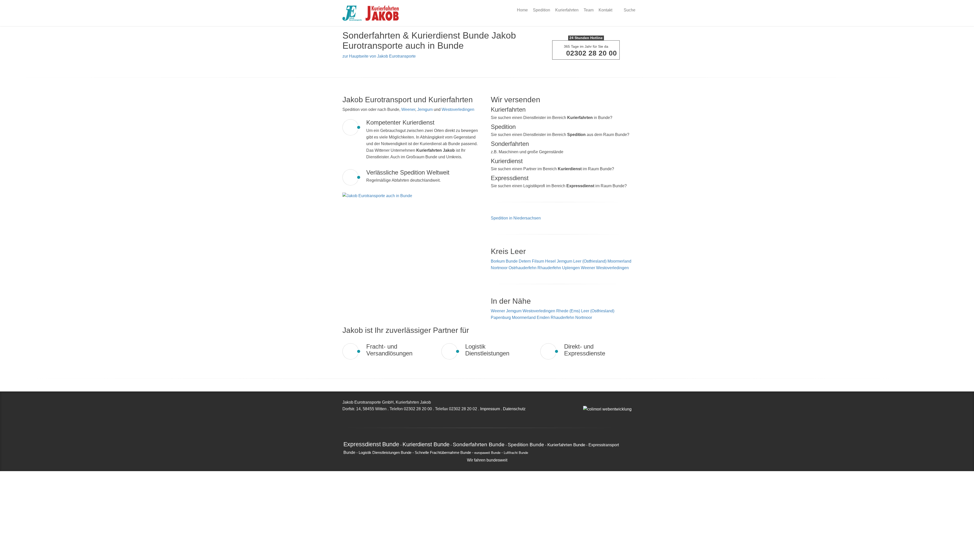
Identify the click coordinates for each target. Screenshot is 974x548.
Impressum (490, 409)
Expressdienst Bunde (371, 444)
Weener (408, 109)
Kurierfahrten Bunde (566, 444)
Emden (544, 317)
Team (589, 10)
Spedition (541, 10)
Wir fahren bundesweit (487, 460)
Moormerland (619, 261)
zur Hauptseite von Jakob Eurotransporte (379, 56)
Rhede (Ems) (568, 311)
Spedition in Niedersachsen (516, 218)
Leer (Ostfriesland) (589, 261)
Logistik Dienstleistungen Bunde (385, 453)
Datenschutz (514, 409)
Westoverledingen (458, 109)
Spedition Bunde (526, 444)
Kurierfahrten (567, 10)
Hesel (550, 261)
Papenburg (501, 317)
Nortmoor (499, 268)
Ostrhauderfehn (522, 268)
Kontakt (605, 10)
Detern (525, 261)
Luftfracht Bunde (516, 453)
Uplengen (571, 268)
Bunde (512, 261)
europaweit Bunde (487, 453)
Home (522, 10)
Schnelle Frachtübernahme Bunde (443, 453)
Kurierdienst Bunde (426, 444)
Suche (629, 10)
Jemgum (425, 109)
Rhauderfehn (549, 268)
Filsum (538, 261)
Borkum (498, 261)
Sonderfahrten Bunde (479, 444)
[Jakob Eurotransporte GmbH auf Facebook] (590, 402)
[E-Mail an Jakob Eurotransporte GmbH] (584, 402)
